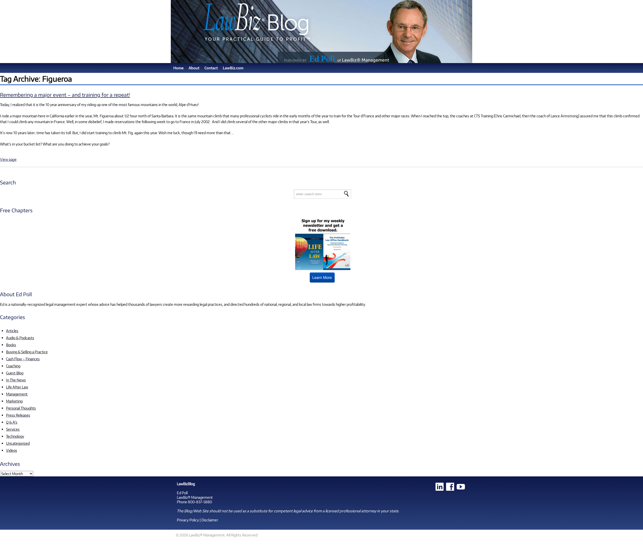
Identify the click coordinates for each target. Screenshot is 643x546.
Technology (15, 436)
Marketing (14, 401)
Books (11, 344)
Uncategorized (18, 443)
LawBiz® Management (195, 497)
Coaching (13, 366)
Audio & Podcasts (20, 337)
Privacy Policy (188, 520)
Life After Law (17, 387)
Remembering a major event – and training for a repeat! (65, 94)
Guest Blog (14, 373)
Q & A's (11, 422)
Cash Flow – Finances (23, 359)
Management (17, 394)
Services (13, 429)
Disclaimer (209, 520)
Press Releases (18, 415)
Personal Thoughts (21, 408)
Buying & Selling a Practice (27, 352)
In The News (16, 380)
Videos (11, 450)
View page (8, 159)
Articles (12, 330)
